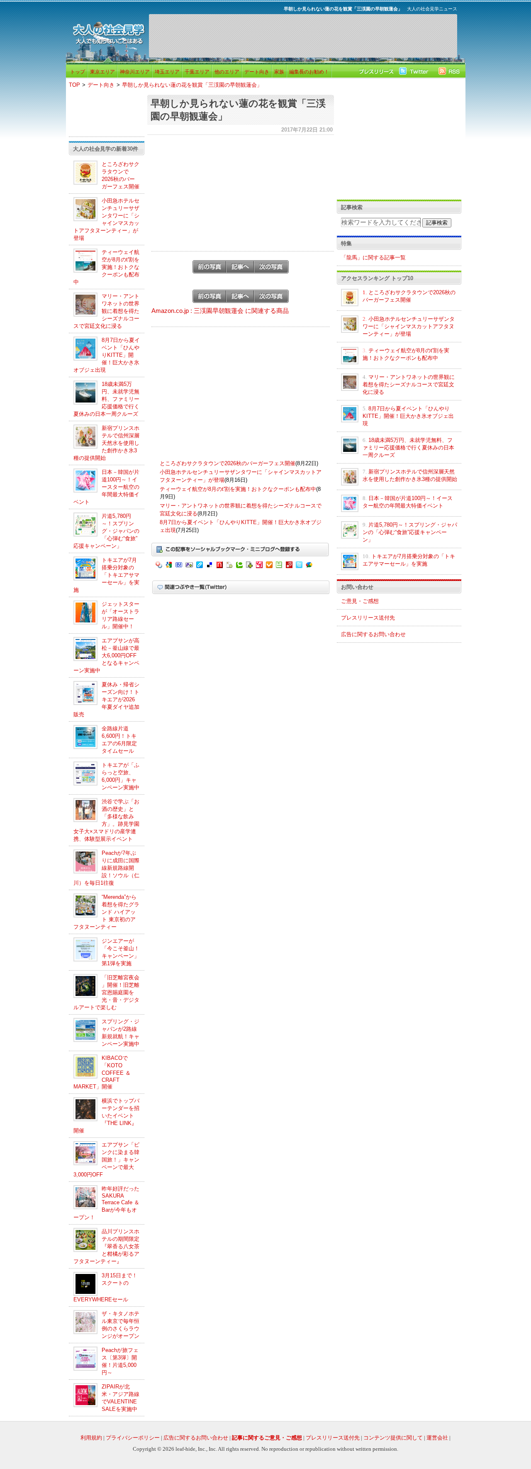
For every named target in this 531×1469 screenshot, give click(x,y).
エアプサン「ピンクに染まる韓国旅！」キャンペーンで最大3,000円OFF (106, 1160)
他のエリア (226, 72)
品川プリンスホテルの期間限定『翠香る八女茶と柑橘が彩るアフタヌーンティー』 (106, 1246)
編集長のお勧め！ (309, 72)
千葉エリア (197, 72)
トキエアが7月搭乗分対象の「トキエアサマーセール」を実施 (106, 575)
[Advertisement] (303, 35)
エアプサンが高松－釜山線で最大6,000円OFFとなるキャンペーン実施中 (106, 655)
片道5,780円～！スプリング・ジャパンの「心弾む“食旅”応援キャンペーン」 (106, 531)
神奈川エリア (135, 72)
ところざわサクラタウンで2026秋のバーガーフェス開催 (227, 463)
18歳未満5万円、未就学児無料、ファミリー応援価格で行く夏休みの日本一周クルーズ (106, 399)
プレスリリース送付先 (368, 618)
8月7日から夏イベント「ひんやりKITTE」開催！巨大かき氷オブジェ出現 (106, 355)
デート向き (256, 72)
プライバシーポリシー (133, 1438)
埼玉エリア (167, 72)
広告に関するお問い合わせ (373, 634)
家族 (279, 72)
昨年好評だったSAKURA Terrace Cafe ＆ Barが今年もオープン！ (106, 1203)
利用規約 (91, 1438)
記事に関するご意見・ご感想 (267, 1438)
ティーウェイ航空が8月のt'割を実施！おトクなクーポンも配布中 (106, 267)
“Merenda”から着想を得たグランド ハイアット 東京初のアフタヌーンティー (106, 912)
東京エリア (102, 72)
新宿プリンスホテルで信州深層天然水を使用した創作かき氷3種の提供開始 (106, 443)
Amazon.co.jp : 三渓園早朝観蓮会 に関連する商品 (220, 310)
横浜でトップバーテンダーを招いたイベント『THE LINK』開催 (106, 1116)
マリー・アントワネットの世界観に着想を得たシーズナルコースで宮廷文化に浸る (106, 311)
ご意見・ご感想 (360, 601)
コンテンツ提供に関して (393, 1438)
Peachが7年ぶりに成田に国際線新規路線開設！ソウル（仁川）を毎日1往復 (106, 868)
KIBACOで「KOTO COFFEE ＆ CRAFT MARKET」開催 (102, 1072)
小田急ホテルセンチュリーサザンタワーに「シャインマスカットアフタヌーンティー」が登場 (409, 326)
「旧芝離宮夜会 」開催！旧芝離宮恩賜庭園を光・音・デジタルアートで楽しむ (106, 992)
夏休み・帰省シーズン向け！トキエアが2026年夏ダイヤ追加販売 (106, 699)
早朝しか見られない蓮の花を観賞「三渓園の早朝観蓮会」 (192, 85)
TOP (74, 85)
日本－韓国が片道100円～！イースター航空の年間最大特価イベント (106, 487)
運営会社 (437, 1438)
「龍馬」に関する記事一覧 (373, 257)
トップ (77, 72)
